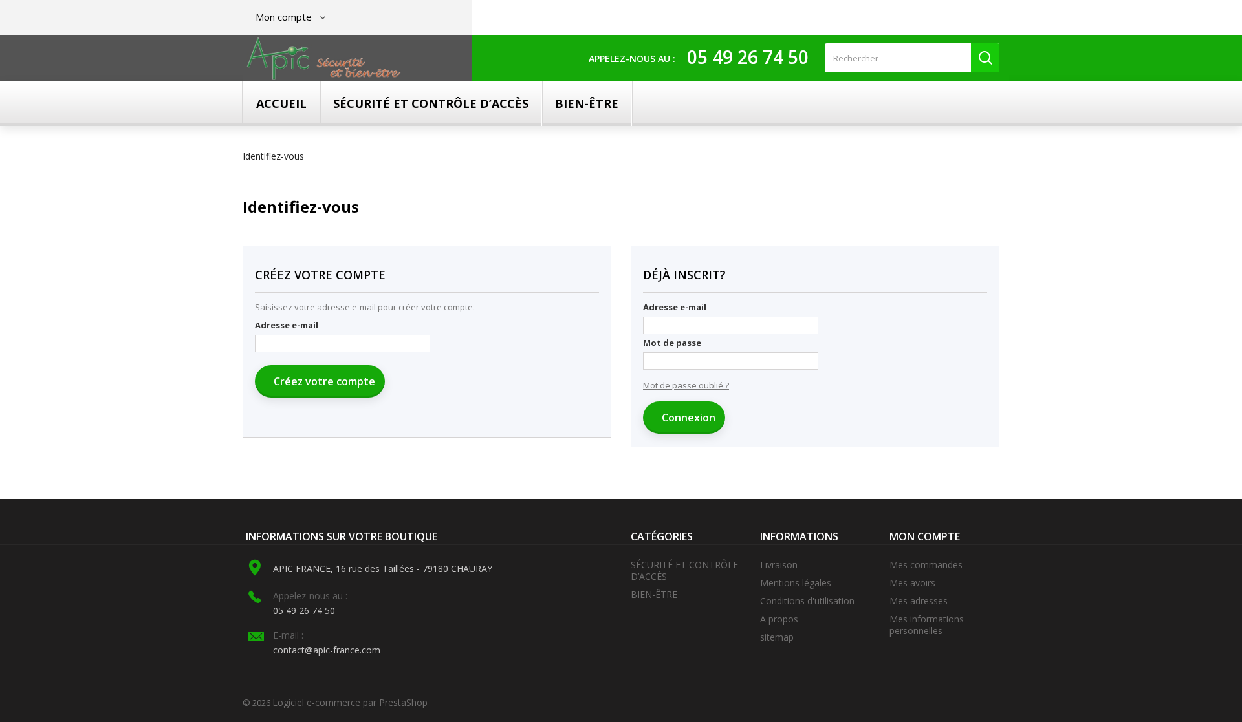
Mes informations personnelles (926, 625)
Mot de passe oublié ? (686, 385)
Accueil (281, 103)
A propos (779, 619)
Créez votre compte (323, 381)
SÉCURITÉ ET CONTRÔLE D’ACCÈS (430, 103)
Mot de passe (672, 342)
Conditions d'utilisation (807, 601)
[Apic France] (324, 58)
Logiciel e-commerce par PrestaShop (350, 702)
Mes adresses (918, 601)
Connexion (687, 417)
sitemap (777, 637)
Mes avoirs (912, 583)
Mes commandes (926, 564)
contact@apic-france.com (326, 650)
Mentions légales (795, 583)
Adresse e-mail (286, 325)
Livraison (779, 564)
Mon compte (924, 536)
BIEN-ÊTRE (586, 103)
